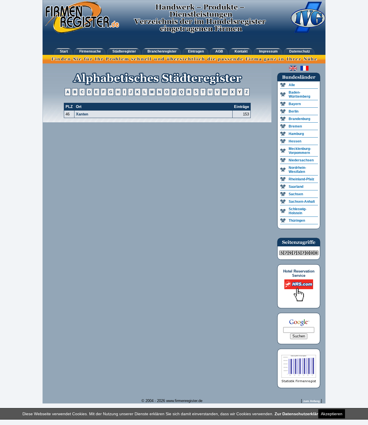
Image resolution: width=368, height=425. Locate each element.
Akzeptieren (331, 414)
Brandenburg (299, 119)
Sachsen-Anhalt (302, 202)
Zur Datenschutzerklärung (300, 414)
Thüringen (297, 221)
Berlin (293, 111)
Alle (292, 85)
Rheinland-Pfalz (301, 179)
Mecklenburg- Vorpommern (300, 151)
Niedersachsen (301, 160)
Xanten (82, 114)
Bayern (295, 104)
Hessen (295, 141)
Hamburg (296, 134)
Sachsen (296, 194)
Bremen (295, 126)
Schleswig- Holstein (297, 211)
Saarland (296, 187)
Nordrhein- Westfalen (297, 170)
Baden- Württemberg (299, 94)
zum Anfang (311, 401)
